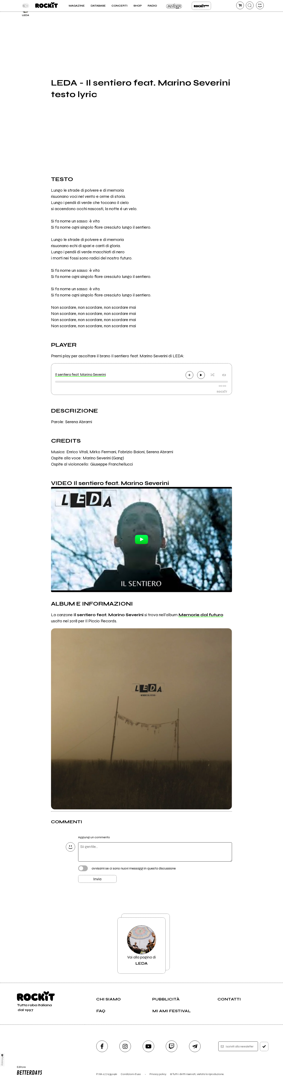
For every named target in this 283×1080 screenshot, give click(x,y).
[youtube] (148, 1046)
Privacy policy (158, 1074)
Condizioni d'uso (131, 1074)
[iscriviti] (264, 1046)
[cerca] (250, 5)
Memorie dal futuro (200, 614)
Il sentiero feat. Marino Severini (80, 374)
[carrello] (240, 5)
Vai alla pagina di (141, 960)
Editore (20, 1069)
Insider (174, 6)
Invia (97, 879)
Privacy (2, 1061)
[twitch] (171, 1046)
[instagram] (125, 1046)
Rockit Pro (201, 6)
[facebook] (102, 1046)
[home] (46, 6)
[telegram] (195, 1046)
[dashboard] (260, 5)
